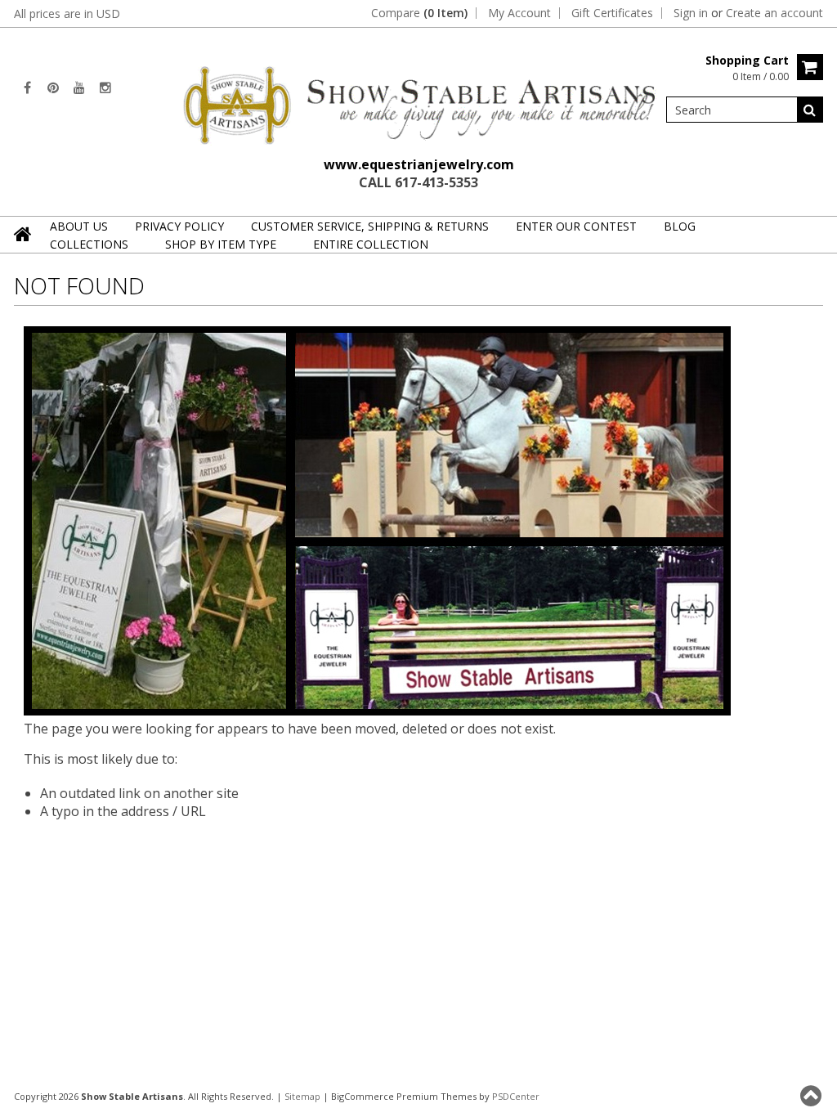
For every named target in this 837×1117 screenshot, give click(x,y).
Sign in (691, 13)
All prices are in (67, 13)
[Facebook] (27, 87)
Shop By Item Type (220, 244)
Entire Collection (370, 244)
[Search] (810, 109)
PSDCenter (515, 1096)
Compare (419, 13)
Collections (89, 244)
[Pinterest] (53, 87)
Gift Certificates (612, 13)
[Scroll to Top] (812, 1095)
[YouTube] (79, 87)
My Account (519, 13)
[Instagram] (105, 87)
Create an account (774, 13)
